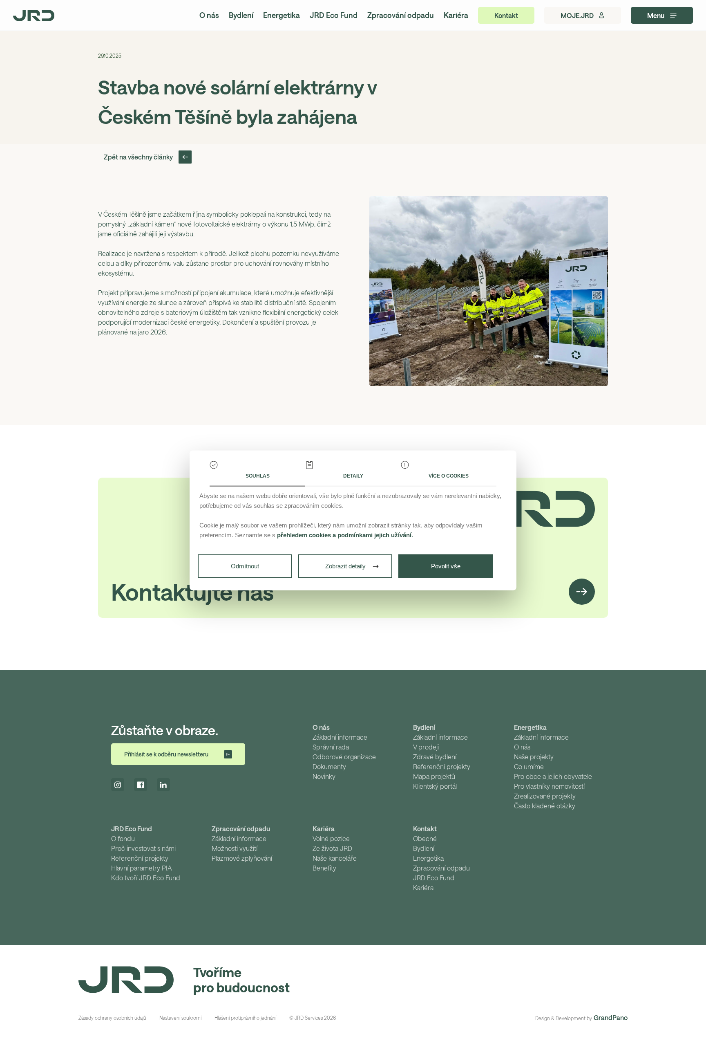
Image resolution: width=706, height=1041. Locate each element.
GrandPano (611, 1017)
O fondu (123, 838)
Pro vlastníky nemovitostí (549, 786)
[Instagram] (117, 784)
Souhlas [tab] (258, 476)
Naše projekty (534, 757)
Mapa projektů (434, 776)
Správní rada (331, 747)
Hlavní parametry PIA (141, 868)
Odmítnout (245, 566)
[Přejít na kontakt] (582, 592)
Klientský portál (435, 786)
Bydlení (241, 15)
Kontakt (425, 828)
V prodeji (426, 747)
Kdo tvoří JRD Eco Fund (145, 878)
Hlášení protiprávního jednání (245, 1018)
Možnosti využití (234, 848)
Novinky (324, 776)
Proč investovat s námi (143, 848)
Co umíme (529, 766)
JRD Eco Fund (333, 15)
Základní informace (340, 737)
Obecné (425, 838)
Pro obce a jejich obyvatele (553, 776)
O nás (209, 15)
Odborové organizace (344, 757)
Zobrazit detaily (345, 566)
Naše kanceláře (335, 858)
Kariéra (456, 15)
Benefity (324, 868)
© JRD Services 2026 (312, 1018)
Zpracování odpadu (400, 15)
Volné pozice (331, 838)
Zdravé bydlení (434, 757)
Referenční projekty (441, 766)
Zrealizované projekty (545, 796)
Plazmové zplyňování (242, 858)
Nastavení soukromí (180, 1018)
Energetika (281, 15)
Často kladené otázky (544, 806)
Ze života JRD (332, 848)
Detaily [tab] (353, 476)
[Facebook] (140, 784)
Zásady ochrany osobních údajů (112, 1018)
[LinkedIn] (163, 784)
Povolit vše (445, 566)
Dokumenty (329, 766)
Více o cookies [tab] (449, 476)
